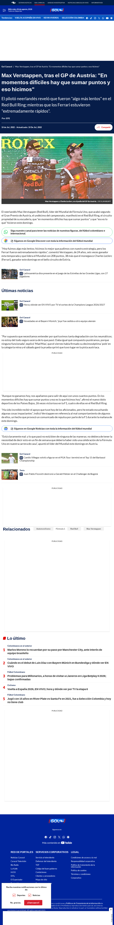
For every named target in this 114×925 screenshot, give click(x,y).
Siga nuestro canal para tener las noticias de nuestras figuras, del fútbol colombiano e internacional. (58, 232)
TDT (37, 865)
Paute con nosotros (44, 883)
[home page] (14, 2)
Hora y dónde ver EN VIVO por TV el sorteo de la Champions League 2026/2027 (64, 304)
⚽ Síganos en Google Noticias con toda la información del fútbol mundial (51, 428)
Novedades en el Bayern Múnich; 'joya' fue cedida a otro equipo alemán (60, 321)
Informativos (97, 2)
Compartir (106, 127)
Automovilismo (43, 529)
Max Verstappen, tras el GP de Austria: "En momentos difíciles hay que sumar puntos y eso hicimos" (57, 67)
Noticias (36, 895)
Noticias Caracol (18, 858)
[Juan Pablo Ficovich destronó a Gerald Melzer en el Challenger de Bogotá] (9, 474)
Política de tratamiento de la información (83, 866)
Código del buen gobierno (46, 869)
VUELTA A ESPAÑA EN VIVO (28, 18)
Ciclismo (11, 685)
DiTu (13, 876)
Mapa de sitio (41, 880)
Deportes (21, 895)
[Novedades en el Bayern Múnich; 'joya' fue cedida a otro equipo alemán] (9, 322)
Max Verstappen (94, 529)
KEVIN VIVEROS (51, 18)
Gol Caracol (39, 2)
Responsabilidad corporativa (83, 861)
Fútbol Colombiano (16, 672)
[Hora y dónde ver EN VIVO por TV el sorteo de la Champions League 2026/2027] (9, 305)
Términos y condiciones (81, 874)
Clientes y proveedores (45, 876)
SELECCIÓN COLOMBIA (73, 18)
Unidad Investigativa (56, 2)
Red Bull (74, 529)
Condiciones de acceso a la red (84, 858)
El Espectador (16, 880)
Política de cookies (79, 871)
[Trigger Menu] (4, 10)
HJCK (13, 872)
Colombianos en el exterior (19, 646)
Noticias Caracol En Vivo (78, 2)
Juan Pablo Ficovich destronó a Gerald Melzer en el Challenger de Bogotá (61, 473)
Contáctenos (41, 872)
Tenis (22, 470)
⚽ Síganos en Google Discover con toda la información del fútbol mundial (52, 240)
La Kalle (14, 869)
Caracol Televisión (18, 861)
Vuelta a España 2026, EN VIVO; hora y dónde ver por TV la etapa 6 (47, 689)
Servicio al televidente (45, 858)
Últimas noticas (25, 2)
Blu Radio (15, 865)
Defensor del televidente (46, 861)
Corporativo (76, 878)
